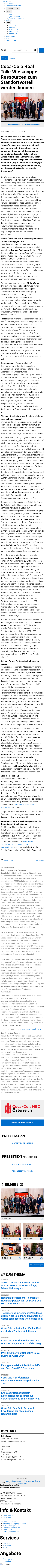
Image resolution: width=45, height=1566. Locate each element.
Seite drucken (9, 860)
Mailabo (9, 20)
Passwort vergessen (17, 18)
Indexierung (13, 27)
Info (8, 23)
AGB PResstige (9, 1526)
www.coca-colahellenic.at (31, 1029)
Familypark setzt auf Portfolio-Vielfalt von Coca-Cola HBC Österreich (21, 1367)
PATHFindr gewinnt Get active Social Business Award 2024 (20, 1354)
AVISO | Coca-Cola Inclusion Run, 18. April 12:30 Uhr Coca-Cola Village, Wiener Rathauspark (20, 1285)
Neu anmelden (14, 16)
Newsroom (7, 1559)
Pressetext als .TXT (22, 1164)
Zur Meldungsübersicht (22, 1123)
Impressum (10, 37)
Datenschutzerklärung (32, 1481)
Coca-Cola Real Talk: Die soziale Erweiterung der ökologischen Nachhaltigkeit (18, 1411)
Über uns (12, 25)
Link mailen (40, 860)
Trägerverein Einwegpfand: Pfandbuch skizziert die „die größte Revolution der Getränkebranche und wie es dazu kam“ (22, 1316)
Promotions (13, 29)
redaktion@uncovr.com (9, 1521)
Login (11, 14)
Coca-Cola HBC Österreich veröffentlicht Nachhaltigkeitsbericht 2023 (20, 1380)
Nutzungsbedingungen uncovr (14, 1524)
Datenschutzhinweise (11, 1528)
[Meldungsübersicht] (22, 1108)
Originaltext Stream (13, 6)
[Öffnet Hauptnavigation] (10, 1)
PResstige (13, 33)
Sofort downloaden (22, 1143)
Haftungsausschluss (11, 1532)
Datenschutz (11, 41)
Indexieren (7, 1543)
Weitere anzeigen (36, 1265)
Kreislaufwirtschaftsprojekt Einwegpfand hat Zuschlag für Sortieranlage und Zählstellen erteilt (20, 1395)
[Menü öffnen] (41, 50)
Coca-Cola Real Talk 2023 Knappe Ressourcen (22, 124)
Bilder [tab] (12, 58)
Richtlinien (7, 1518)
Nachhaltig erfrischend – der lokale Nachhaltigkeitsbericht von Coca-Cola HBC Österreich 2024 (21, 1300)
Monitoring (7, 1545)
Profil (9, 11)
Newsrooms (13, 31)
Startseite (10, 4)
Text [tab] (4, 58)
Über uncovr (7, 1516)
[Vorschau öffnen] (22, 107)
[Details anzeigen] (41, 1219)
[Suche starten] (35, 50)
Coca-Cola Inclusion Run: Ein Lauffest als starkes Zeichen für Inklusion (21, 1330)
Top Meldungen (13, 8)
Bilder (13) (13, 1185)
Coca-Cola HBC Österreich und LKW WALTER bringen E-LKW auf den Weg (21, 1342)
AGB (7, 39)
